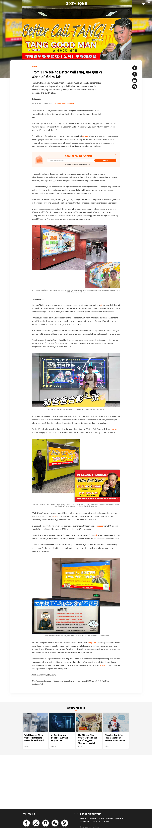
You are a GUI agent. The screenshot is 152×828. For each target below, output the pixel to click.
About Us (83, 819)
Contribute (92, 819)
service (85, 136)
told (96, 535)
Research (109, 819)
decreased (98, 526)
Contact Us (119, 819)
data (55, 516)
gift (101, 305)
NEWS (34, 66)
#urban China (60, 103)
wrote (115, 429)
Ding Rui (37, 99)
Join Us (101, 819)
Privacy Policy (96, 821)
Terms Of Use (84, 821)
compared (92, 642)
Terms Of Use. (86, 164)
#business (70, 103)
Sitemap (106, 821)
